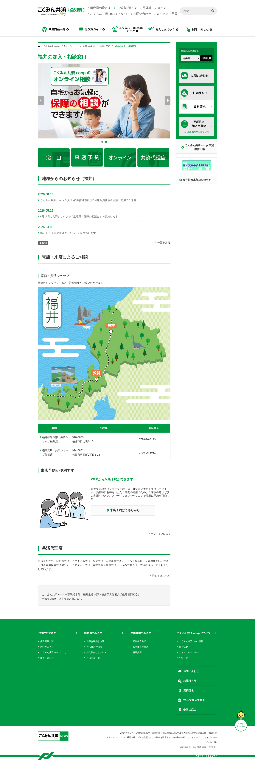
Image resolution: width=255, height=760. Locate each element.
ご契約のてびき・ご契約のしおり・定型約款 (139, 733)
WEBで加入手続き (194, 699)
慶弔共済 (137, 652)
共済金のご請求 (94, 647)
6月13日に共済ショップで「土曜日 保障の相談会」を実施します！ (80, 216)
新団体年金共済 (140, 647)
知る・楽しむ (47, 658)
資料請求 (188, 690)
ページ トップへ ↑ (241, 726)
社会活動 (183, 647)
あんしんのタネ (163, 29)
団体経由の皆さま (155, 7)
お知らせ (183, 658)
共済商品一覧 (47, 641)
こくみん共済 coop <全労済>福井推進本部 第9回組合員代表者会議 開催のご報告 (88, 200)
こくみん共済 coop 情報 (191, 641)
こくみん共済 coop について (109, 13)
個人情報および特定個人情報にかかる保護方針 (184, 733)
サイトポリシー (210, 737)
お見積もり (189, 680)
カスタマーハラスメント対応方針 (119, 737)
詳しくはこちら (161, 575)
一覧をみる (163, 242)
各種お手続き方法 (95, 641)
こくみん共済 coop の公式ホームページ (59, 46)
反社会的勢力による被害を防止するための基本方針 (161, 737)
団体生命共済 (139, 641)
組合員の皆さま (100, 7)
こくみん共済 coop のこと (53, 652)
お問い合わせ (142, 13)
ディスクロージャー (189, 652)
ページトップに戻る (159, 533)
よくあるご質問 (167, 13)
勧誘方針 (213, 733)
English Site (211, 742)
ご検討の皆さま (126, 7)
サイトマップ (194, 737)
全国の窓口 (105, 46)
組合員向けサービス (96, 652)
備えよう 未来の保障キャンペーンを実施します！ (69, 232)
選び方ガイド (47, 647)
